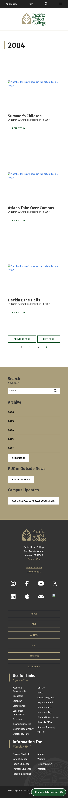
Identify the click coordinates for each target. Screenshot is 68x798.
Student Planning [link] (46, 727)
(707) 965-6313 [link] (34, 571)
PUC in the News (21, 479)
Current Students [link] (21, 754)
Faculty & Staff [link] (44, 764)
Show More (18, 458)
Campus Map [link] (19, 706)
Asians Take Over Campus (31, 208)
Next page (48, 339)
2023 (11, 439)
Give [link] (31, 4)
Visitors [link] (41, 759)
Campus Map (34, 559)
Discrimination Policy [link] (23, 729)
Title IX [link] (41, 732)
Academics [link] (34, 666)
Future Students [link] (21, 764)
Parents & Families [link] (22, 774)
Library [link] (41, 687)
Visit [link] (34, 645)
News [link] (40, 692)
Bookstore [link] (18, 696)
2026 (11, 412)
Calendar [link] (17, 701)
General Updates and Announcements (33, 501)
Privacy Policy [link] (44, 712)
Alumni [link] (40, 754)
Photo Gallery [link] (44, 707)
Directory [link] (17, 719)
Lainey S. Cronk (18, 120)
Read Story (18, 128)
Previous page (22, 339)
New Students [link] (20, 759)
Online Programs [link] (46, 697)
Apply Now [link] (11, 4)
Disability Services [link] (22, 724)
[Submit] (55, 391)
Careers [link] (34, 656)
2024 (11, 430)
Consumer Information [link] (19, 713)
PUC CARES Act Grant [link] (48, 717)
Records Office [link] (45, 722)
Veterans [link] (41, 769)
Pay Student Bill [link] (45, 702)
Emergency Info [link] (21, 734)
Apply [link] (34, 613)
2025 (11, 421)
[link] (46, 4)
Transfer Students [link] (22, 769)
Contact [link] (34, 635)
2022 (11, 448)
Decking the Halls (24, 300)
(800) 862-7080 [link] (34, 567)
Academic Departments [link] (19, 689)
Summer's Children (25, 116)
